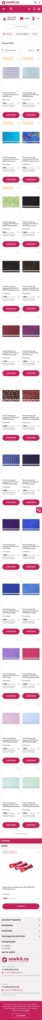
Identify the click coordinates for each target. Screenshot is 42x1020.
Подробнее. (26, 1011)
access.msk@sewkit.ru (14, 990)
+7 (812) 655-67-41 (10, 969)
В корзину (11, 115)
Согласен (21, 1015)
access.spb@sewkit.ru (13, 972)
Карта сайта (8, 952)
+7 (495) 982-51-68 (10, 987)
